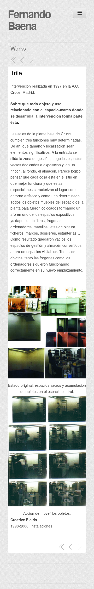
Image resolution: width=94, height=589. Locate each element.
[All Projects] (13, 60)
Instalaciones (41, 526)
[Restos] (23, 60)
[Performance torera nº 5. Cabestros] (32, 60)
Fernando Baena (29, 19)
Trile (16, 72)
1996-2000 (19, 526)
